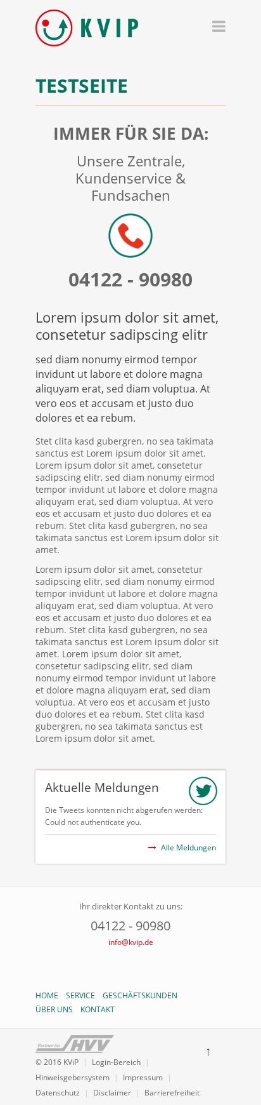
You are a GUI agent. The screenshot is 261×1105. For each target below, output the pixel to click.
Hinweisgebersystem (72, 1077)
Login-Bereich (116, 1062)
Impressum (143, 1077)
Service (80, 995)
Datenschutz (57, 1092)
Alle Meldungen (188, 847)
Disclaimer (112, 1092)
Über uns (54, 1009)
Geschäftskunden (140, 995)
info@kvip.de (130, 942)
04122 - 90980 (130, 279)
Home (46, 995)
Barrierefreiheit (172, 1092)
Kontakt (97, 1009)
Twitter (130, 965)
